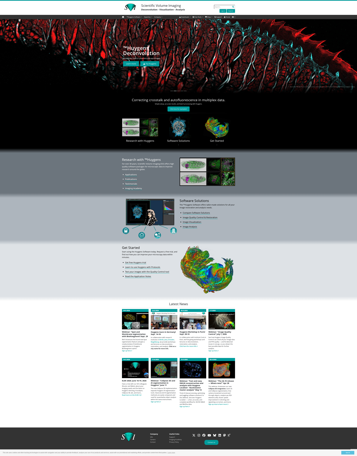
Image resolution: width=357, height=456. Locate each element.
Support (219, 17)
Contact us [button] (211, 442)
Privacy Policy (174, 442)
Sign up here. (126, 351)
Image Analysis (190, 226)
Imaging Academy (133, 188)
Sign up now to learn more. (217, 404)
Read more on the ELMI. (130, 395)
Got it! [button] (348, 452)
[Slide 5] (185, 91)
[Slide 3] (178, 91)
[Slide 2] (175, 91)
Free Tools (198, 17)
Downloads (185, 17)
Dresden (171, 340)
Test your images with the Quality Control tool (147, 271)
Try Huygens (150, 63)
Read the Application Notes (138, 276)
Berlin (161, 340)
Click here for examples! (178, 109)
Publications (131, 179)
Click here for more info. (188, 346)
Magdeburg (155, 342)
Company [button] (157, 17)
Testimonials (131, 183)
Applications (131, 174)
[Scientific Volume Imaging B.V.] (130, 7)
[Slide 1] (171, 91)
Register (230, 11)
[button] (233, 17)
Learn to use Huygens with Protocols (142, 267)
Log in (223, 11)
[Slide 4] (181, 91)
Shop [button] (209, 17)
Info (151, 437)
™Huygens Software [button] (134, 17)
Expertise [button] (147, 17)
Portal (227, 17)
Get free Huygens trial (135, 262)
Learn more (131, 63)
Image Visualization (192, 222)
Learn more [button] (171, 452)
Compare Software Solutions (196, 212)
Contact (153, 442)
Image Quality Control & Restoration (200, 217)
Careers (153, 440)
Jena (165, 340)
